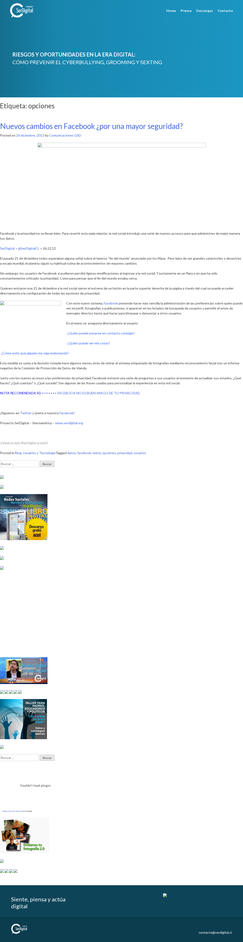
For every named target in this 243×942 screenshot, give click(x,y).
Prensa (186, 11)
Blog (18, 453)
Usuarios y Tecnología (39, 453)
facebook (84, 453)
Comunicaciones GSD (65, 135)
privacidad (124, 453)
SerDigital (7, 248)
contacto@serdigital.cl (215, 932)
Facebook (66, 413)
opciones (109, 453)
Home (171, 11)
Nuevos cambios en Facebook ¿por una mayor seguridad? (91, 126)
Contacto (225, 11)
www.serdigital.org (69, 423)
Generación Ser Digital (12, 811)
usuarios (140, 453)
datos (71, 453)
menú (97, 453)
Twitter (26, 413)
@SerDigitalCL (28, 248)
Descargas (204, 11)
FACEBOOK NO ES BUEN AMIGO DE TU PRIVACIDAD (98, 393)
